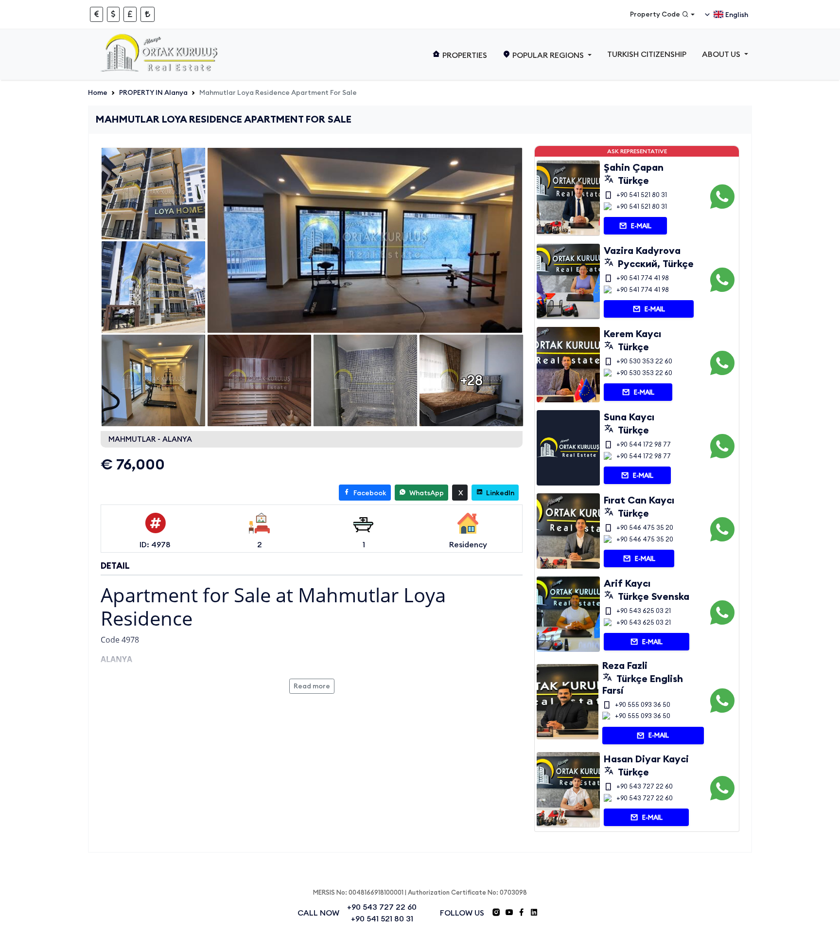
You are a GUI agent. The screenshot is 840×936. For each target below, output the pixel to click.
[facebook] (521, 913)
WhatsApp (426, 492)
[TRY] (147, 14)
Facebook (369, 492)
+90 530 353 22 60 (644, 361)
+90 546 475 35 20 (644, 527)
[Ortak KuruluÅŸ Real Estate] (161, 54)
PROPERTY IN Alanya (153, 92)
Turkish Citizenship (646, 54)
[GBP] (130, 14)
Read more (312, 686)
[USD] (113, 14)
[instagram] (496, 913)
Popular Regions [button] (548, 55)
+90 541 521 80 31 (641, 194)
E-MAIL (641, 226)
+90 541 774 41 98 (642, 278)
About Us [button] (722, 54)
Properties (463, 55)
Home (97, 92)
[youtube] (509, 913)
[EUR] (96, 14)
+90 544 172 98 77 (643, 444)
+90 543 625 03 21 (643, 610)
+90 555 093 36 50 (642, 704)
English (736, 14)
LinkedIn (499, 492)
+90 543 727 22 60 (644, 786)
